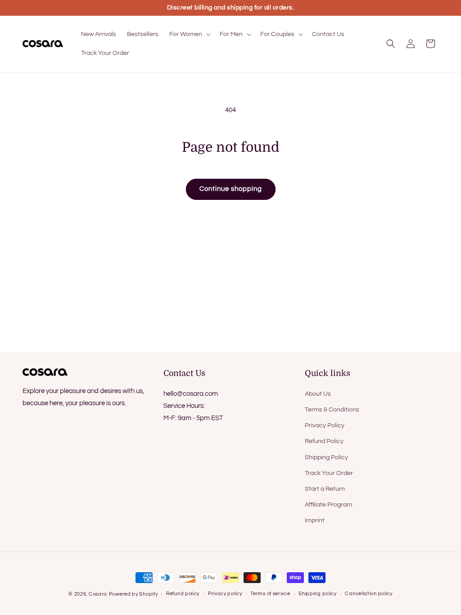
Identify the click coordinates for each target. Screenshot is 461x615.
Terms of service (270, 593)
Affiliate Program (328, 505)
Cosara (98, 594)
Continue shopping (230, 188)
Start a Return (325, 489)
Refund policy (182, 593)
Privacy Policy (324, 425)
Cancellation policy (368, 593)
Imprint (315, 520)
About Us (318, 394)
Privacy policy (225, 593)
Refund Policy (324, 441)
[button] (189, 34)
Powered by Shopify (133, 594)
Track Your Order (329, 473)
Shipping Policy (326, 457)
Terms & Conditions (332, 410)
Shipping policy (317, 593)
